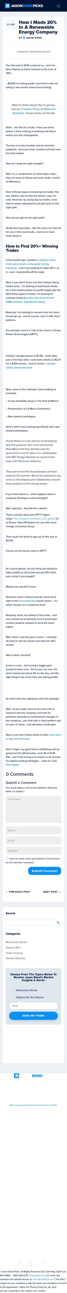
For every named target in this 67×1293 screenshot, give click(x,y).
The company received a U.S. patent (34, 518)
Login (25, 1262)
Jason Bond (34, 37)
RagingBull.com (37, 1275)
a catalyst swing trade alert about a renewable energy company (30, 264)
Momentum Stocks (40, 51)
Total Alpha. (13, 765)
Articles (37, 1262)
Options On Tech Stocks (29, 997)
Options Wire (13, 947)
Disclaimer (23, 1266)
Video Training (14, 953)
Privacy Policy (42, 1266)
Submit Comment (45, 870)
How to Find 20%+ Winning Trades (32, 248)
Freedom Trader (30, 109)
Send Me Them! (33, 1016)
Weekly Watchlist (15, 958)
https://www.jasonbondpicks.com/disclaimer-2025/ (33, 1105)
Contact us (61, 1266)
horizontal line (27, 601)
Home (14, 1262)
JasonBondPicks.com (43, 1279)
